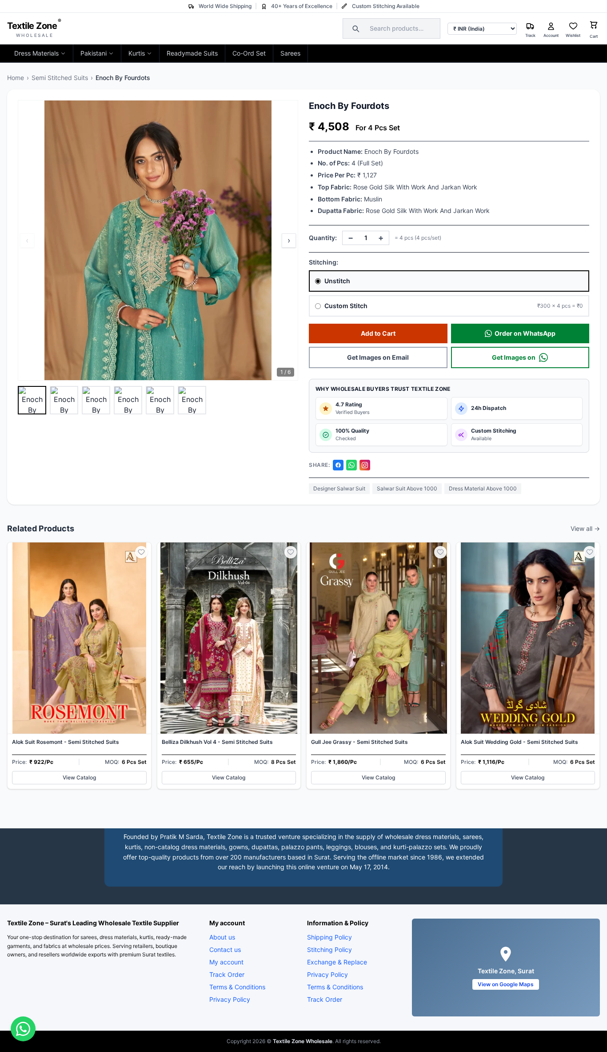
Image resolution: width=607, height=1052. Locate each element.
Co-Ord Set (249, 53)
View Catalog (79, 777)
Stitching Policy (329, 949)
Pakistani (93, 53)
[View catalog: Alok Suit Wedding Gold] (528, 665)
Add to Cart (378, 333)
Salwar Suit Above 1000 (407, 488)
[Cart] (593, 26)
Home (15, 77)
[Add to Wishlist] (141, 552)
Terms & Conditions (237, 987)
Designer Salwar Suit (339, 488)
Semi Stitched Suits (60, 77)
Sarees (290, 53)
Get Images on (513, 357)
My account (226, 962)
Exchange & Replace (337, 962)
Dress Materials (36, 53)
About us (222, 937)
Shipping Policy (329, 937)
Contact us (225, 949)
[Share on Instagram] (364, 465)
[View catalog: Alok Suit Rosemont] (79, 665)
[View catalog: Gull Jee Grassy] (378, 665)
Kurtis (136, 53)
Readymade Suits (192, 53)
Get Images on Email (378, 357)
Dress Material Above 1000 (483, 488)
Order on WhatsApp (525, 333)
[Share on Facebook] (338, 465)
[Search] (354, 28)
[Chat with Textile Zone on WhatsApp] (23, 1028)
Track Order (226, 974)
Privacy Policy (229, 999)
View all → (585, 528)
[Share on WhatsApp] (351, 465)
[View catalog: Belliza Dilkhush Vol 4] (229, 665)
